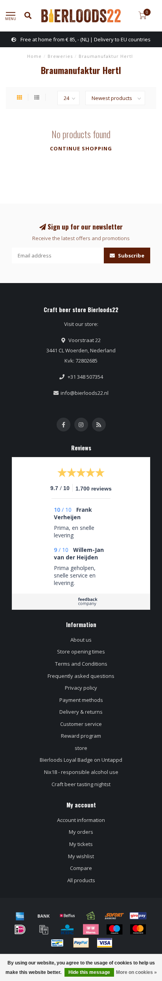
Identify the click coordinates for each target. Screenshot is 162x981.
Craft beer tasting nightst (81, 784)
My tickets (81, 844)
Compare (81, 868)
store (81, 747)
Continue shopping (81, 148)
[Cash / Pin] (91, 916)
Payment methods (81, 699)
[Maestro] (114, 929)
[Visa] (104, 943)
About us (81, 639)
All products (81, 880)
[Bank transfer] (43, 916)
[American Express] (20, 916)
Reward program (81, 735)
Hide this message (89, 972)
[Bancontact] (57, 943)
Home (34, 56)
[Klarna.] (91, 929)
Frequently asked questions (81, 675)
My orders (81, 831)
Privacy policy (81, 687)
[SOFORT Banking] (114, 916)
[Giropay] (138, 916)
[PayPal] (81, 943)
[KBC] (67, 929)
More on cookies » (136, 972)
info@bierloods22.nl (85, 392)
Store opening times (81, 651)
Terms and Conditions (81, 663)
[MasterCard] (138, 929)
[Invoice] (43, 929)
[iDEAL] (20, 929)
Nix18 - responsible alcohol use (81, 772)
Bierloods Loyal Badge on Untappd (81, 759)
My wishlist (81, 856)
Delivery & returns (81, 711)
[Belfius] (67, 916)
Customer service (81, 723)
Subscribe (130, 255)
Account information (81, 820)
